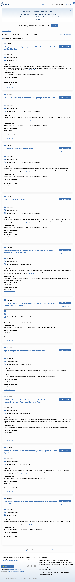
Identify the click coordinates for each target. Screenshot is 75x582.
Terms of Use (27, 578)
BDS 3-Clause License (11, 578)
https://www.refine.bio (47, 569)
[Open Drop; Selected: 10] (10, 34)
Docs (57, 4)
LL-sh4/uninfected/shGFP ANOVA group (18, 149)
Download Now (65, 50)
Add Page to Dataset (65, 34)
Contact (35, 578)
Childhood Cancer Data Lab (15, 569)
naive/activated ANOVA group (14, 199)
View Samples (9, 87)
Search (43, 4)
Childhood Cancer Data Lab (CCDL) (10, 560)
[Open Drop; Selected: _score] (37, 34)
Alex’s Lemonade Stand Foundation (16, 571)
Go (52, 549)
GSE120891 (7, 534)
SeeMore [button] (31, 70)
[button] (48, 25)
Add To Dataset (65, 46)
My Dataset (69, 4)
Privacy (20, 578)
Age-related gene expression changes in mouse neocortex (25, 351)
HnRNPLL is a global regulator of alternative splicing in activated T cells (29, 98)
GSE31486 (7, 79)
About (61, 4)
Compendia (50, 4)
